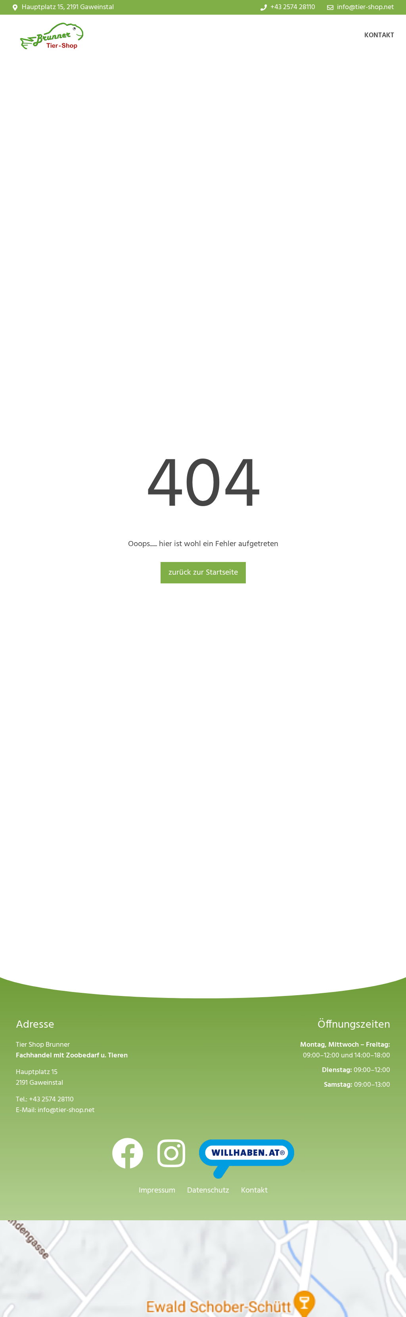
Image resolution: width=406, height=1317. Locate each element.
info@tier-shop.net (66, 1110)
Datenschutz (208, 1191)
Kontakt (379, 35)
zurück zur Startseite (203, 572)
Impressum (157, 1191)
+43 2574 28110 (51, 1099)
